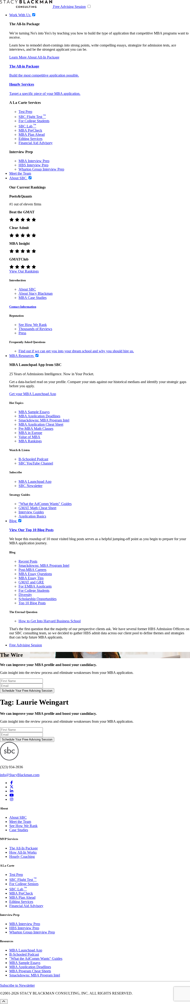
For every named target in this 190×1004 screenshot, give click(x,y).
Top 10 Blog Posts (32, 603)
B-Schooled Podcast (33, 459)
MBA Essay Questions (35, 574)
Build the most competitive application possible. (44, 75)
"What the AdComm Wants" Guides (45, 504)
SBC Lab (27, 126)
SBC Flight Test (32, 117)
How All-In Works (23, 852)
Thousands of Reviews (35, 329)
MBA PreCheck (30, 130)
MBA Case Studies (33, 298)
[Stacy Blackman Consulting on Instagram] (11, 799)
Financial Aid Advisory (36, 143)
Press (22, 333)
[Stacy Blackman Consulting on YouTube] (11, 795)
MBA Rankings (30, 441)
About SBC (27, 289)
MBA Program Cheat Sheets (30, 971)
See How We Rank (33, 325)
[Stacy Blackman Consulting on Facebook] (11, 783)
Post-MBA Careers (32, 570)
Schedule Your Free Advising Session (27, 690)
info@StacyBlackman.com (19, 775)
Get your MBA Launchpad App (32, 394)
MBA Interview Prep (34, 161)
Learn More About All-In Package (34, 57)
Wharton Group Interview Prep (41, 169)
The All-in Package (24, 66)
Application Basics (32, 516)
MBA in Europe (30, 433)
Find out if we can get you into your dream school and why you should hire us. (76, 351)
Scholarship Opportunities (38, 599)
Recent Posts (28, 561)
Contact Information (22, 306)
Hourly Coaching (22, 856)
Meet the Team (20, 822)
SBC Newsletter (30, 486)
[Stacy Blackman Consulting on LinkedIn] (11, 791)
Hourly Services (21, 84)
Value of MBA (29, 437)
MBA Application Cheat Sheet (41, 424)
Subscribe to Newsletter (17, 985)
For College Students (34, 121)
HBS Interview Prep (33, 165)
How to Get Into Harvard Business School (50, 621)
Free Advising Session (69, 7)
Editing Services (30, 139)
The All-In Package (23, 848)
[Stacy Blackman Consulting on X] (11, 787)
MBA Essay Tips (31, 578)
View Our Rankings (24, 271)
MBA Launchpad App (35, 481)
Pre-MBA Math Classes (36, 429)
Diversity (25, 595)
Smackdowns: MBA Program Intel (44, 420)
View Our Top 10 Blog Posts (31, 530)
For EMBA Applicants (35, 586)
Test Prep (25, 112)
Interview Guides (31, 512)
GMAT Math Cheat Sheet (37, 508)
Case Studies (18, 830)
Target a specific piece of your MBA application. (44, 94)
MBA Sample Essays (34, 412)
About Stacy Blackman (36, 293)
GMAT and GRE (31, 582)
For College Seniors (23, 884)
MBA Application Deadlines (39, 416)
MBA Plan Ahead (32, 134)
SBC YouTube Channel (36, 463)
